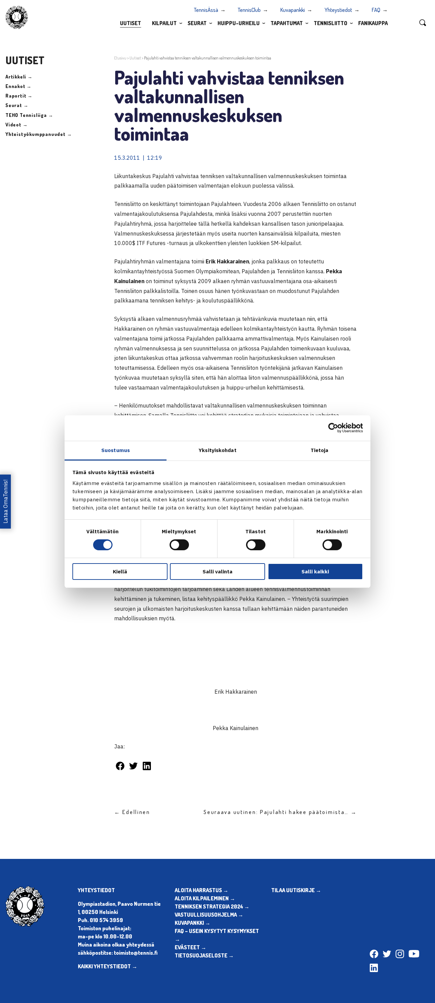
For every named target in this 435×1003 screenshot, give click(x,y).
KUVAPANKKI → (192, 922)
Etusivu (120, 57)
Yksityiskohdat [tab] (217, 450)
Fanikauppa (373, 23)
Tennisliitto (330, 23)
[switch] (179, 544)
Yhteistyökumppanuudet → (38, 134)
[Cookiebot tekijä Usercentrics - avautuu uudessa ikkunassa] (333, 428)
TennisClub (249, 9)
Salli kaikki (315, 571)
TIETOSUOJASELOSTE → (204, 955)
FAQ (376, 9)
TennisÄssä (206, 9)
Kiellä (120, 571)
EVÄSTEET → (190, 947)
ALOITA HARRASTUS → (201, 890)
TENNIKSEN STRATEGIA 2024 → (212, 906)
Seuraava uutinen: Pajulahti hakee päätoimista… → (280, 812)
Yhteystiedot (338, 9)
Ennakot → (18, 86)
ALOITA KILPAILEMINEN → (205, 898)
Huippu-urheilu (239, 23)
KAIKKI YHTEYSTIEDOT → (107, 966)
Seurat (197, 23)
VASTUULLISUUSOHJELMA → (209, 914)
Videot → (16, 124)
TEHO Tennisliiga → (29, 115)
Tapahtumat (287, 23)
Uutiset (130, 23)
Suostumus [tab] (115, 450)
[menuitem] (130, 22)
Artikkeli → (19, 77)
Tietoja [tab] (320, 450)
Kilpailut (164, 23)
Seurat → (16, 105)
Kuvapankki (292, 9)
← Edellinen (132, 812)
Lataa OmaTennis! (5, 501)
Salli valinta (217, 571)
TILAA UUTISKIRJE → (296, 890)
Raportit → (19, 96)
